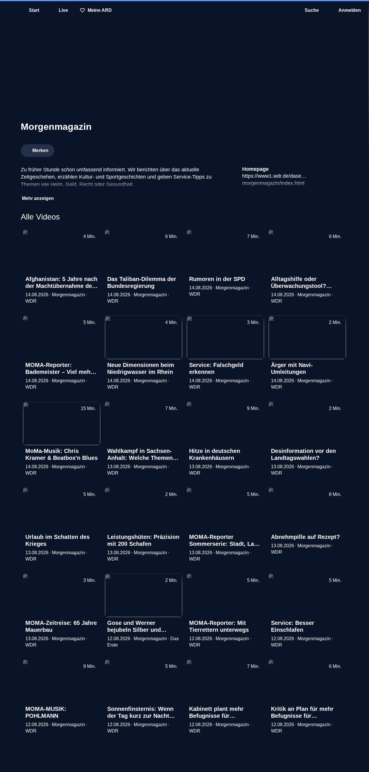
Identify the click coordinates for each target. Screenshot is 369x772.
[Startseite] (184, 10)
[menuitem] (8, 10)
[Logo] (305, 149)
